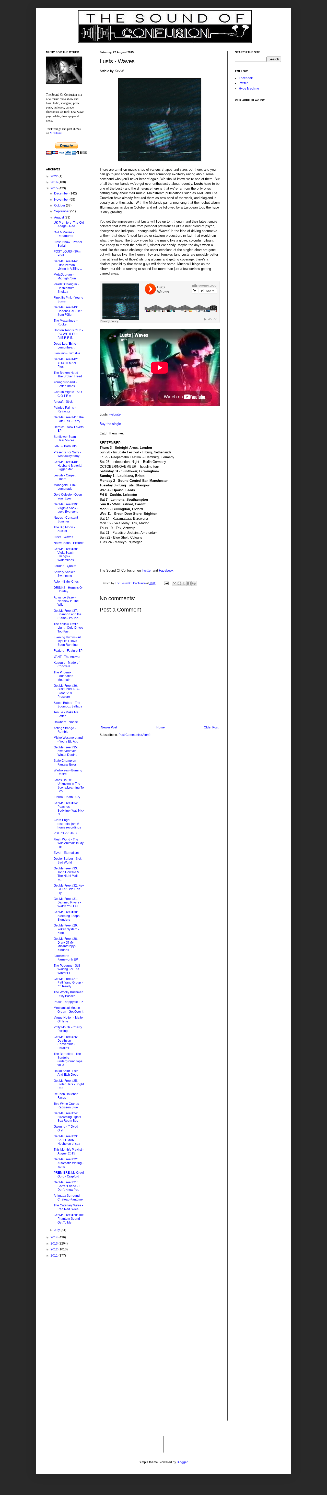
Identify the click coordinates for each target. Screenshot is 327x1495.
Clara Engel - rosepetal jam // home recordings (67, 823)
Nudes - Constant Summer (66, 519)
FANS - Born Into (65, 446)
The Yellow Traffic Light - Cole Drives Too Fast (68, 627)
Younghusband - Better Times (65, 384)
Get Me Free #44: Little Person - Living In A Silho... (68, 264)
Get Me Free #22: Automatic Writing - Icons (69, 1163)
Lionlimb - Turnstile (67, 353)
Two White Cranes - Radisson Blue (67, 1105)
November (61, 199)
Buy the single (110, 424)
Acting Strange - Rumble (65, 730)
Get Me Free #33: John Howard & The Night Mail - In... (66, 874)
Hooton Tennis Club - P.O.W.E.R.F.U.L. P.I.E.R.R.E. (68, 334)
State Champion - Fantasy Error (66, 762)
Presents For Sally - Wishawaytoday (67, 454)
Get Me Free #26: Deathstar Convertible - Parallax (66, 1042)
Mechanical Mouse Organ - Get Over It (68, 1009)
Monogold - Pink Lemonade (65, 486)
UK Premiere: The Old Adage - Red (69, 224)
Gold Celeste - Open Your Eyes (68, 496)
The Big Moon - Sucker (64, 529)
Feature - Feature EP (68, 650)
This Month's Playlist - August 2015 (69, 1151)
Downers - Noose (66, 722)
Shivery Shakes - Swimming (65, 573)
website (115, 414)
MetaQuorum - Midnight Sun (65, 276)
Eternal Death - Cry (67, 797)
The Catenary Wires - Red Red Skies (68, 1207)
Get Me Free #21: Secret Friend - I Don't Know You (66, 1186)
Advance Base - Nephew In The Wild (66, 601)
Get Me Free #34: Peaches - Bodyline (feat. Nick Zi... (69, 808)
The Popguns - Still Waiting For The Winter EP (67, 969)
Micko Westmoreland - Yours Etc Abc (68, 739)
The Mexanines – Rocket (66, 322)
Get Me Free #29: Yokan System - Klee (66, 929)
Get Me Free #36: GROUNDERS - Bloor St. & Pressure (66, 691)
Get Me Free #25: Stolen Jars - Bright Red (69, 1084)
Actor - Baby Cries (66, 581)
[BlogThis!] (179, 583)
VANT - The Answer (67, 657)
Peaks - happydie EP (68, 1002)
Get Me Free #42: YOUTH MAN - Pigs (66, 362)
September (62, 211)
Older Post (211, 727)
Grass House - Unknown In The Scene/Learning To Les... (69, 785)
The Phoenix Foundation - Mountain (64, 676)
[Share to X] (184, 583)
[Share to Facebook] (189, 583)
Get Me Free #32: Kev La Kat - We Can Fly (69, 889)
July (57, 1230)
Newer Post (109, 727)
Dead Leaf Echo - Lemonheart (66, 345)
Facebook (166, 570)
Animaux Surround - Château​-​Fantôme (68, 1197)
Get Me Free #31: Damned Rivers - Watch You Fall (67, 902)
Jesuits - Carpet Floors (64, 477)
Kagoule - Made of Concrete (66, 664)
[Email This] (174, 583)
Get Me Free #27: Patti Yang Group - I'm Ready (68, 982)
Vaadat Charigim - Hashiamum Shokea (66, 287)
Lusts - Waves (63, 537)
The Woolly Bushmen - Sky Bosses (68, 994)
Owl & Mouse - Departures (64, 234)
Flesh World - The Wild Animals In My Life (69, 843)
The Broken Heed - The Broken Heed (68, 374)
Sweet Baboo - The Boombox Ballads (68, 704)
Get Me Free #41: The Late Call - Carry (69, 419)
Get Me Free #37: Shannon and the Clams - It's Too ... (67, 614)
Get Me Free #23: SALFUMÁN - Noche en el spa (67, 1139)
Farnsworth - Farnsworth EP (66, 957)
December (61, 193)
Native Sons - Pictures (69, 543)
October (60, 205)
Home (160, 727)
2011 (55, 1255)
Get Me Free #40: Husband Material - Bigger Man (69, 465)
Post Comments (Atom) (134, 735)
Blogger (182, 1462)
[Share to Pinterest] (193, 583)
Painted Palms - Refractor (65, 409)
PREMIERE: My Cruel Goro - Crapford (69, 1174)
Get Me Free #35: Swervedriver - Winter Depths (66, 751)
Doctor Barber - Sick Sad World (67, 860)
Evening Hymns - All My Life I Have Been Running (67, 641)
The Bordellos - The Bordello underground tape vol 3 (68, 1059)
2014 (55, 1237)
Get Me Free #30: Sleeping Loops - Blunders (67, 915)
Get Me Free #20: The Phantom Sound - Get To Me (69, 1218)
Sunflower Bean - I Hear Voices (66, 438)
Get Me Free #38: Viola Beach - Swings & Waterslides (66, 554)
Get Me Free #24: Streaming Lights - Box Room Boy (68, 1116)
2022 (55, 176)
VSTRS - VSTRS (65, 833)
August (59, 217)
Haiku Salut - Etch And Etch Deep (66, 1072)
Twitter (146, 570)
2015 (55, 188)
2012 (55, 1249)
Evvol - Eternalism (66, 853)
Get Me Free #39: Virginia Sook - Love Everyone (66, 508)
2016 (55, 182)
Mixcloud (56, 133)
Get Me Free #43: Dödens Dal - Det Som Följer (67, 311)
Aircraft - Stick (63, 401)
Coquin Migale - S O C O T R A (68, 393)
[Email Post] (166, 583)
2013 (55, 1243)
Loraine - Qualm (65, 566)
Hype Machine (249, 88)
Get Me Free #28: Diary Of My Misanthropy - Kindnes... (66, 944)
